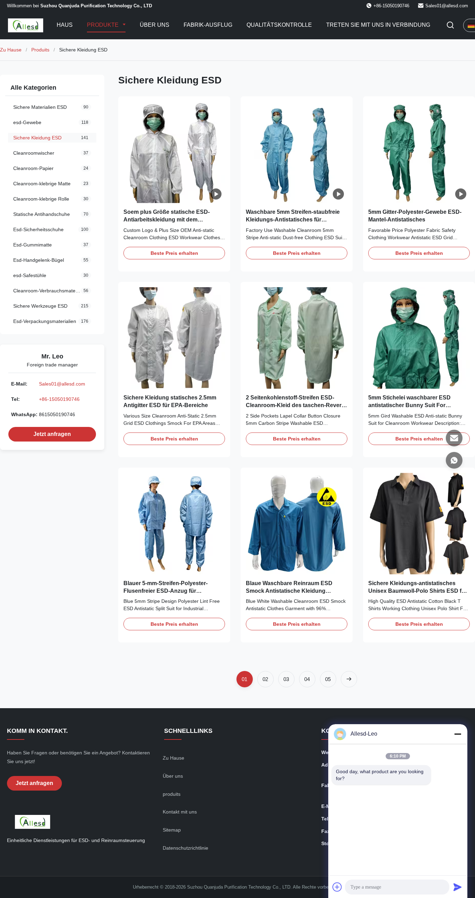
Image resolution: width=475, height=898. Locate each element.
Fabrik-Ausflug (208, 25)
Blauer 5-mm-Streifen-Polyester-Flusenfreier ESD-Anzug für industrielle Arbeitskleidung (165, 591)
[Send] (457, 887)
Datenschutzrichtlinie (185, 848)
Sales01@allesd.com (446, 5)
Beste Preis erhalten (174, 253)
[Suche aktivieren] (450, 25)
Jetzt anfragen (52, 434)
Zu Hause (11, 49)
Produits (40, 49)
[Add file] (337, 887)
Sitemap (172, 830)
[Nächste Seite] (349, 679)
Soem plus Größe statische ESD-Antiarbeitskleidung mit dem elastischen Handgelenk (166, 219)
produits (171, 794)
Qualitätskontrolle (279, 25)
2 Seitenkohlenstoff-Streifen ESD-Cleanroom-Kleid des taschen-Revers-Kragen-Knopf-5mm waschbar (296, 405)
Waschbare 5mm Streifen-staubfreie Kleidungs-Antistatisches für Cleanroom (293, 219)
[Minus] (457, 734)
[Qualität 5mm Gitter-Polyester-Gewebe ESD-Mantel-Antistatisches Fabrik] (419, 152)
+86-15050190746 (59, 399)
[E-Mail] (454, 438)
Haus (65, 25)
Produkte (103, 25)
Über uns (154, 25)
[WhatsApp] (454, 460)
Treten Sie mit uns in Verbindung (378, 25)
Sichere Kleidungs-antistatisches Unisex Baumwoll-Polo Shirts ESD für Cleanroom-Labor (417, 591)
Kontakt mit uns (180, 812)
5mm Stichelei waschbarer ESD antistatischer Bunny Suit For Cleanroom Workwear (409, 405)
